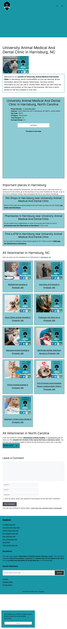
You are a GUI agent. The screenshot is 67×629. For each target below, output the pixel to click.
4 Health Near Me (9, 525)
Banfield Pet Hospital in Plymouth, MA (17, 286)
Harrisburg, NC (46, 257)
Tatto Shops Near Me (10, 545)
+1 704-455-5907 (29, 109)
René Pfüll (6, 542)
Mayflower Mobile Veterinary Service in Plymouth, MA (49, 351)
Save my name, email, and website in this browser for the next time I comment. (32, 499)
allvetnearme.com (54, 438)
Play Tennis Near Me (10, 539)
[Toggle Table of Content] (16, 445)
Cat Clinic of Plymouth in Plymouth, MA (49, 286)
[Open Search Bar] (57, 6)
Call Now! (33, 125)
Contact (5, 579)
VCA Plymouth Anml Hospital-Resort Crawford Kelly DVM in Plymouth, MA (49, 386)
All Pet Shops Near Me (10, 530)
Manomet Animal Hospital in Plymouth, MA (17, 351)
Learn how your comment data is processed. (46, 508)
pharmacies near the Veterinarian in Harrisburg (21, 225)
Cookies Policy (8, 582)
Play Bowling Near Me (10, 533)
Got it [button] (18, 623)
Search (59, 573)
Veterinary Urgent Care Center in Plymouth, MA (17, 420)
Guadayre (7, 520)
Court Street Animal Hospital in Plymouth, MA (18, 318)
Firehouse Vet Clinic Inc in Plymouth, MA (49, 318)
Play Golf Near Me (9, 536)
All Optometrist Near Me (11, 528)
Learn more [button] (7, 618)
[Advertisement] (33, 25)
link (51, 560)
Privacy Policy (7, 585)
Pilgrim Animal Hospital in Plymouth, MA (17, 386)
